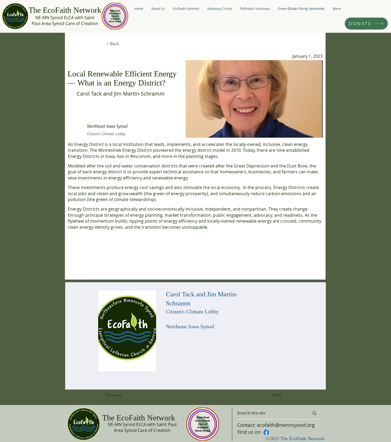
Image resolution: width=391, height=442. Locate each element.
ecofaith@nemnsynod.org (286, 425)
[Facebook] (266, 432)
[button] (158, 8)
